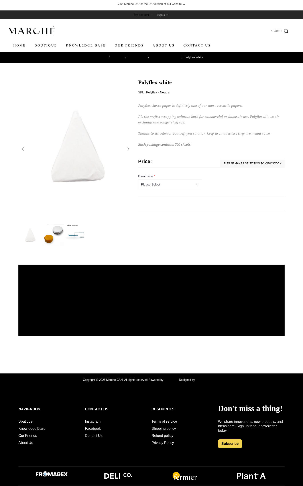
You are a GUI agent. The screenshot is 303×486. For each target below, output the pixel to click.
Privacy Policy (163, 443)
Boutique (25, 421)
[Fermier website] (185, 479)
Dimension (146, 176)
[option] (30, 235)
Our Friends (27, 436)
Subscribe (230, 444)
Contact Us (93, 436)
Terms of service (164, 421)
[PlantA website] (251, 479)
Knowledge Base (31, 428)
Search (286, 31)
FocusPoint (171, 379)
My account (141, 14)
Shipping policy (164, 428)
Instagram (92, 421)
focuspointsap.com (208, 379)
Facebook (93, 428)
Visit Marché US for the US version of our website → (151, 4)
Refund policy (162, 436)
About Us (25, 443)
